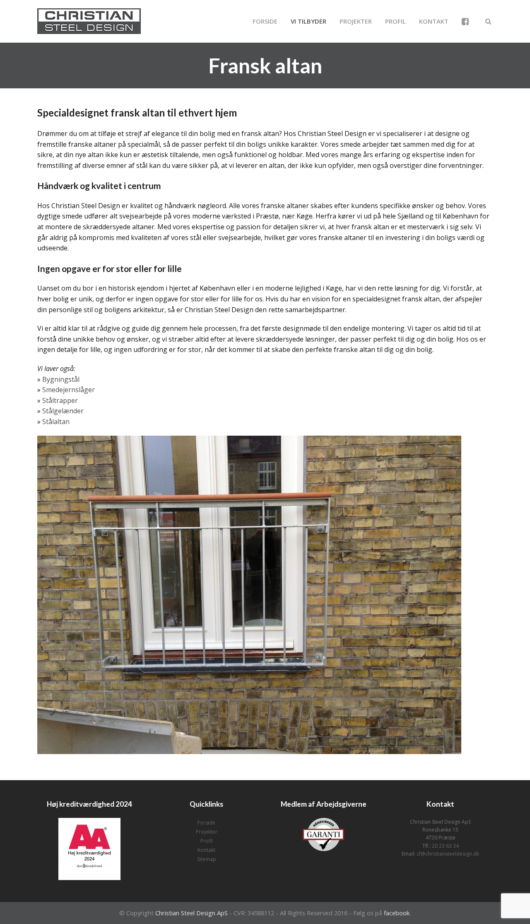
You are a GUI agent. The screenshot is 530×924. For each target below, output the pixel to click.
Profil (206, 840)
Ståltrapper (60, 400)
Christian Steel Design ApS (191, 913)
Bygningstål (61, 379)
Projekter (206, 831)
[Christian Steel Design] (89, 20)
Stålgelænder (63, 410)
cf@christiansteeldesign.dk (448, 853)
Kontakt (206, 850)
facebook (397, 913)
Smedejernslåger (68, 389)
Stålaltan (56, 421)
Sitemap (206, 859)
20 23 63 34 (445, 845)
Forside (206, 822)
